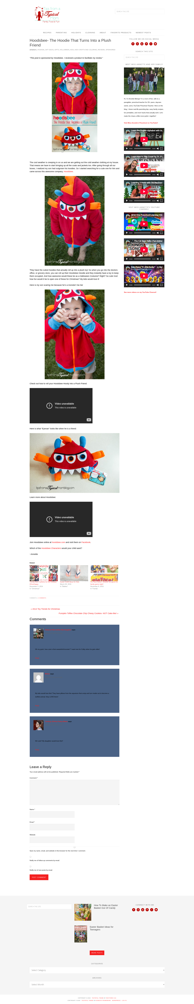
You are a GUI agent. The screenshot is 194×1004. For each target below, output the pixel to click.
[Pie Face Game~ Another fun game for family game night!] (104, 573)
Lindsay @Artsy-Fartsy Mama (56, 721)
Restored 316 (111, 998)
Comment (34, 778)
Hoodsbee (68, 171)
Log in (124, 1000)
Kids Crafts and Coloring (86, 50)
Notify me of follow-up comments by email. (45, 860)
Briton (47, 674)
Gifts (57, 50)
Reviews (101, 50)
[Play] (127, 148)
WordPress (116, 1000)
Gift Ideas (49, 50)
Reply (37, 658)
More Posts (97, 953)
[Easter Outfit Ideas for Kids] (74, 573)
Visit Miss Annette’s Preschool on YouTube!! (141, 123)
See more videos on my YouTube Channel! (140, 292)
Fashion (41, 50)
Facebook (86, 542)
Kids (72, 50)
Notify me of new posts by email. (41, 870)
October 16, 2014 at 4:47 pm (53, 725)
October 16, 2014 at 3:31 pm (53, 677)
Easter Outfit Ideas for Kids (69, 582)
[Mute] (158, 148)
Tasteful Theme (87, 1000)
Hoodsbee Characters (51, 548)
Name (32, 809)
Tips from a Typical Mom (48, 14)
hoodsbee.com (58, 542)
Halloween (64, 50)
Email (32, 822)
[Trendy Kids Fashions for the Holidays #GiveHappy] (44, 573)
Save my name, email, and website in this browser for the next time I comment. (58, 851)
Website (32, 835)
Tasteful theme (98, 998)
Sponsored (110, 50)
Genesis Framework (103, 1000)
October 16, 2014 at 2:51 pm (53, 633)
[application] (144, 139)
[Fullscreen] (161, 148)
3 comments (42, 598)
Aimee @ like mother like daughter (58, 630)
